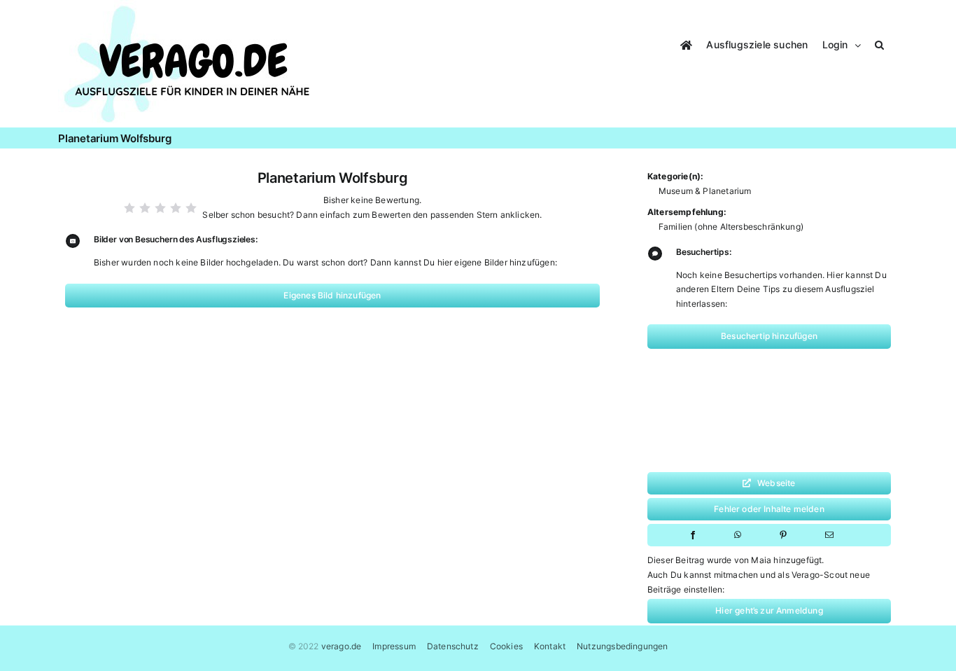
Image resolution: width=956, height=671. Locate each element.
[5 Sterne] (191, 208)
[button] (879, 43)
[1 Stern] (129, 208)
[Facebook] (693, 535)
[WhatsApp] (737, 535)
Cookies (506, 646)
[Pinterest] (783, 535)
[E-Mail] (829, 535)
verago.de (341, 646)
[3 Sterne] (160, 208)
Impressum (394, 646)
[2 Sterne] (145, 208)
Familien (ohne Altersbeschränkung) (731, 226)
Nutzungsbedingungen (622, 646)
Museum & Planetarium (705, 191)
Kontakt (549, 646)
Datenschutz (453, 646)
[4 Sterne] (176, 208)
